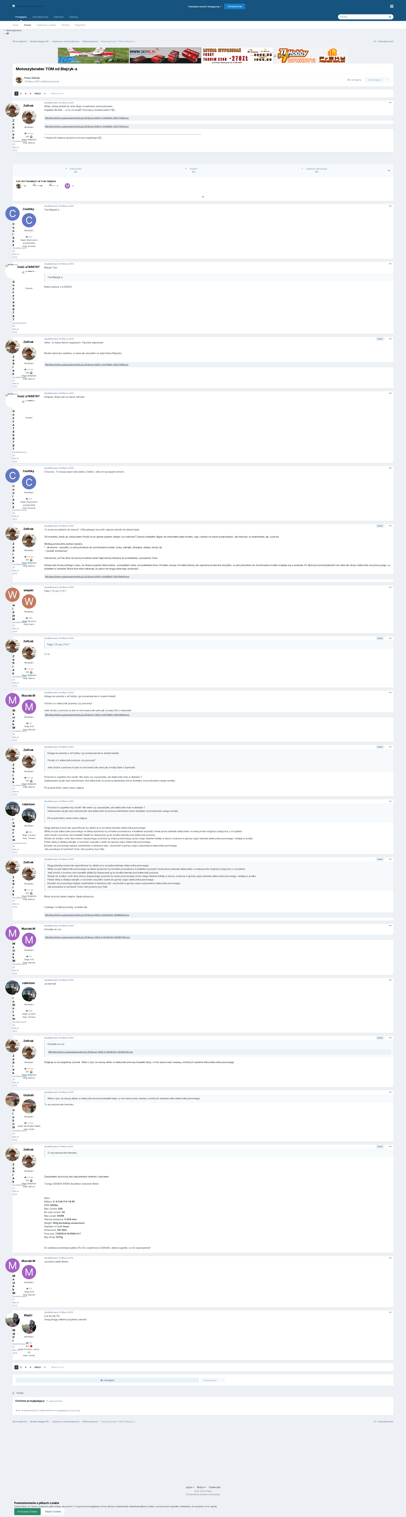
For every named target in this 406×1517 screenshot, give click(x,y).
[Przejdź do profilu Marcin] (52, 186)
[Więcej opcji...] (390, 103)
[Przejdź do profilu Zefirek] (19, 79)
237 (30, 236)
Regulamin (80, 25)
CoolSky (28, 209)
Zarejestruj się (235, 6)
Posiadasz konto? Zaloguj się (204, 6)
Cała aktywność (40, 17)
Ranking (65, 25)
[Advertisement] (203, 159)
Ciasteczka (214, 1487)
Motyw (201, 1487)
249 (30, 618)
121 (30, 723)
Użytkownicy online (46, 25)
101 (30, 1343)
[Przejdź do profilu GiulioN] (29, 1106)
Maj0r (28, 1315)
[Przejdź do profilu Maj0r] (29, 1326)
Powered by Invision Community (203, 1494)
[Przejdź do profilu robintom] (29, 815)
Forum (27, 25)
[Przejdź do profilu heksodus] (35, 186)
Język (189, 1487)
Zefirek (35, 78)
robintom (28, 804)
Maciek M (28, 695)
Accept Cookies (28, 1511)
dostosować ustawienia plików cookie (135, 1506)
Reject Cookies (53, 1511)
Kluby (15, 25)
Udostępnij (355, 79)
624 (30, 832)
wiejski (28, 590)
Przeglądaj (21, 17)
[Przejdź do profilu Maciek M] (67, 186)
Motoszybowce (51, 81)
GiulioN (28, 1095)
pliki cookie (55, 1506)
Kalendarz (59, 17)
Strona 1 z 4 (57, 93)
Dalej (38, 93)
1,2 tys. (30, 1123)
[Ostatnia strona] (45, 94)
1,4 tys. (30, 133)
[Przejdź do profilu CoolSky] (29, 220)
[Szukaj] (389, 16)
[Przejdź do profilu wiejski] (29, 601)
